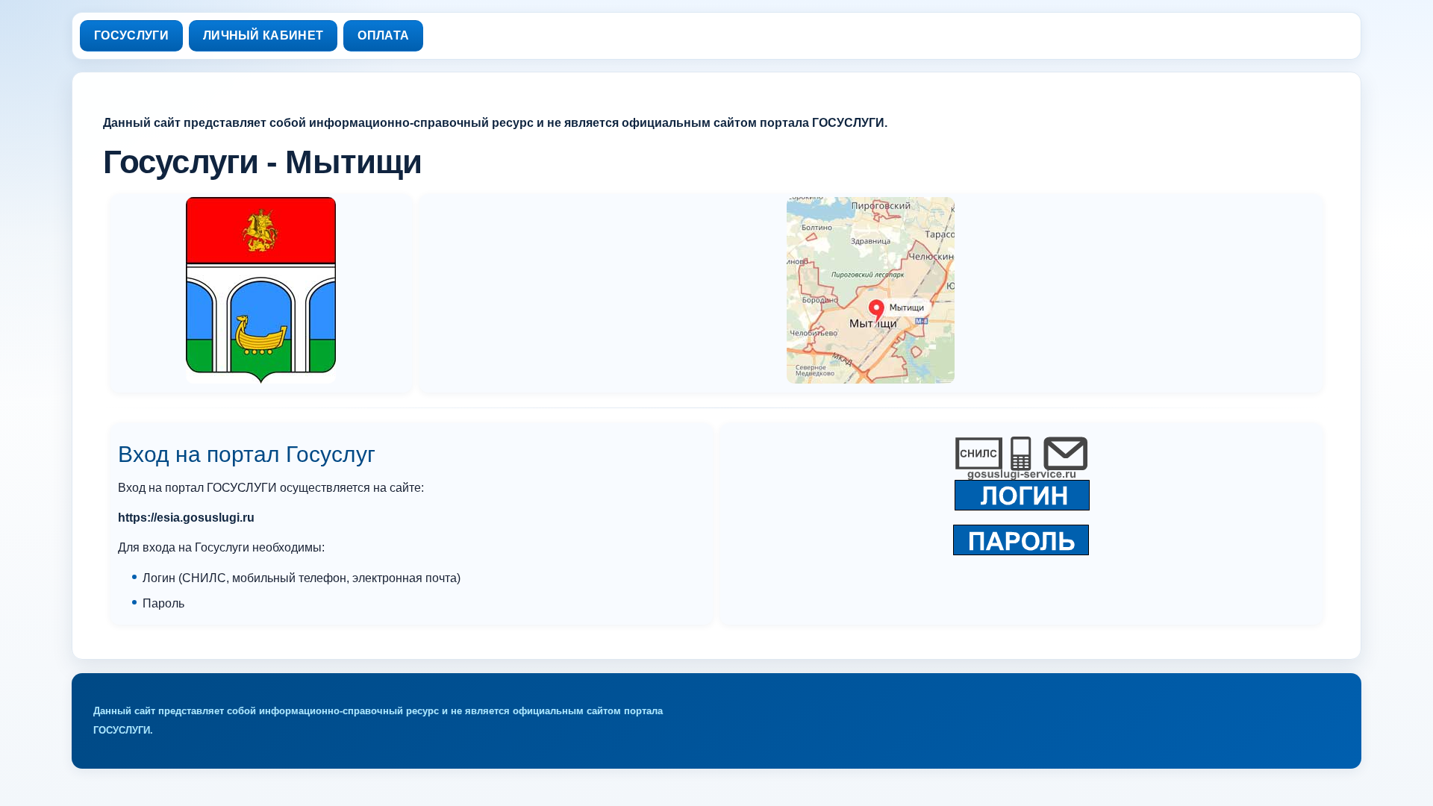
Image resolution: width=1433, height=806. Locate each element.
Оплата (383, 35)
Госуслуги (131, 35)
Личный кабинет (263, 35)
